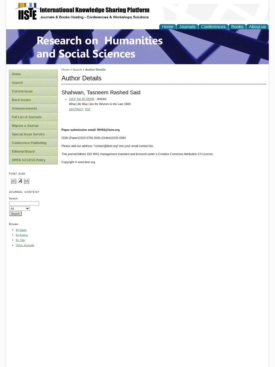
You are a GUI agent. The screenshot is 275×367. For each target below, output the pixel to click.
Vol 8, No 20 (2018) (81, 98)
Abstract (76, 109)
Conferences (213, 26)
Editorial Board (23, 151)
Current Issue (22, 91)
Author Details (95, 69)
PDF (88, 109)
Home (167, 26)
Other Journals (25, 245)
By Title (20, 240)
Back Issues (21, 100)
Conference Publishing (29, 143)
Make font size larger (26, 181)
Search (17, 83)
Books (237, 26)
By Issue (21, 229)
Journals (187, 26)
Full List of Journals (27, 117)
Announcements (24, 108)
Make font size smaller (13, 181)
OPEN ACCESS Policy (29, 160)
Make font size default (20, 181)
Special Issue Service (28, 134)
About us (257, 26)
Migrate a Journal (25, 126)
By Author (22, 234)
